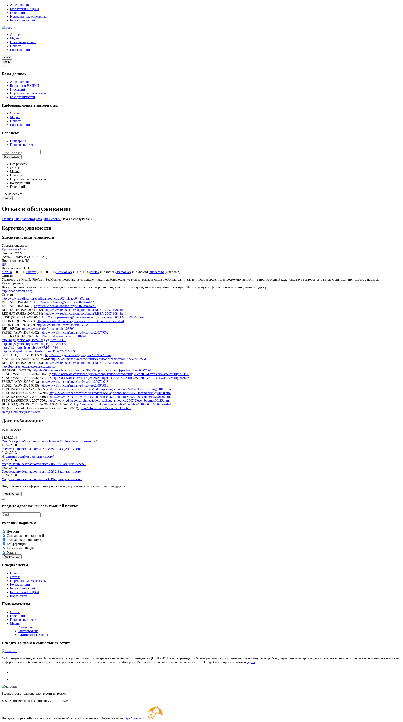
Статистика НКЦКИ (33, 635)
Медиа (15, 38)
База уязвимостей (22, 20)
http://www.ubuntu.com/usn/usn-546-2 (62, 325)
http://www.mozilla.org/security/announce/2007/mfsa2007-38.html (46, 298)
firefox (94, 272)
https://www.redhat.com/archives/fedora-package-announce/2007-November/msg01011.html (110, 389)
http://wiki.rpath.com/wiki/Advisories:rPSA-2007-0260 (38, 351)
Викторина (18, 141)
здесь (251, 662)
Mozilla (7, 272)
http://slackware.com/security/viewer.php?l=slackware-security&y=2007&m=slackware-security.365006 (120, 378)
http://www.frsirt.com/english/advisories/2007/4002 (74, 332)
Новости (16, 46)
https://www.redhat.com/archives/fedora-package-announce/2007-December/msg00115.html (109, 400)
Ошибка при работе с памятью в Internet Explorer (36, 441)
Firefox (31, 272)
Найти (7, 198)
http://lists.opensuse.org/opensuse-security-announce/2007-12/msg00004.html (93, 317)
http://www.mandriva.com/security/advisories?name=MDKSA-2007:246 (99, 359)
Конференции (20, 49)
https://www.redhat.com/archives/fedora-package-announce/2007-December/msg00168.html (110, 393)
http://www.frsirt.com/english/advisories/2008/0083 (74, 385)
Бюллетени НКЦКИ (24, 9)
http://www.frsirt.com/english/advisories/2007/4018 (74, 381)
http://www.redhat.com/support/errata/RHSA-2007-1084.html (85, 313)
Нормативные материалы (28, 16)
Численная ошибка (15, 456)
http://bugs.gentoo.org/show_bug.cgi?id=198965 (34, 340)
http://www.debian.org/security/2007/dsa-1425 (65, 306)
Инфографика (28, 631)
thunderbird (156, 272)
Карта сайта (18, 596)
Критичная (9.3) (13, 249)
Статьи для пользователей (25, 535)
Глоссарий (17, 12)
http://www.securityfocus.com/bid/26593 (48, 328)
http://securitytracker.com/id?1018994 (61, 336)
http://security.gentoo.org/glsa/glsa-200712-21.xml (78, 355)
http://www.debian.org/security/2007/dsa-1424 (65, 302)
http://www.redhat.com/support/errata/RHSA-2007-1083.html (85, 362)
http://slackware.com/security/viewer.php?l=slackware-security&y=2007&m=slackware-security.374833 (120, 374)
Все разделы (11, 156)
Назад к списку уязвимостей (22, 412)
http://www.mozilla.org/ (17, 291)
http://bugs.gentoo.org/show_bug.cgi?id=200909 (34, 344)
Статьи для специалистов (25, 540)
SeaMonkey (64, 272)
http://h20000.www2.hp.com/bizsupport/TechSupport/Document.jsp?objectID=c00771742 (93, 370)
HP (4, 264)
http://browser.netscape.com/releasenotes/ (29, 366)
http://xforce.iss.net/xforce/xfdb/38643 (106, 408)
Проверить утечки (23, 42)
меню (6, 61)
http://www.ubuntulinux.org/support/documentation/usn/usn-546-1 (80, 321)
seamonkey (123, 272)
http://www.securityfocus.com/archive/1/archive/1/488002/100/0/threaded (122, 404)
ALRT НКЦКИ (21, 5)
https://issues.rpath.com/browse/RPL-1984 (30, 347)
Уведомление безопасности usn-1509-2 (29, 471)
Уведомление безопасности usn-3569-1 (29, 449)
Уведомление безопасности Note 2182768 (31, 464)
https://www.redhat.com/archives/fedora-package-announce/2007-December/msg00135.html (110, 396)
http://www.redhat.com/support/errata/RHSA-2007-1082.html (85, 310)
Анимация (26, 627)
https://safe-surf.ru (135, 718)
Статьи (15, 34)
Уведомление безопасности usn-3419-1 (29, 479)
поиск (6, 57)
